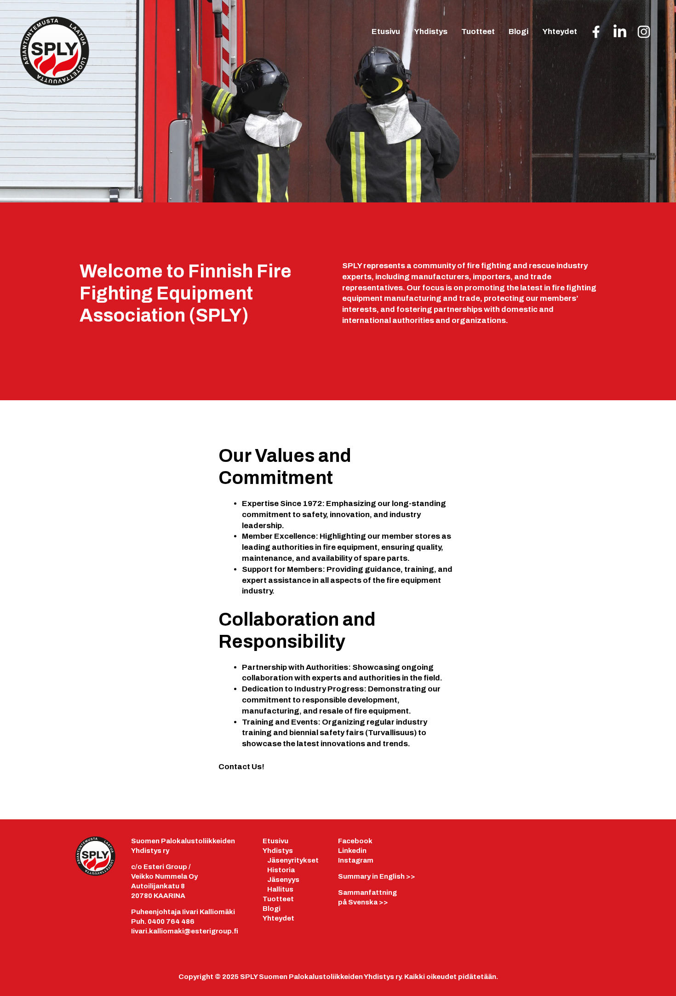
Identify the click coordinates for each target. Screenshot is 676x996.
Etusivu (386, 31)
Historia (281, 870)
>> (376, 876)
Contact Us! (241, 766)
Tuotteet (478, 31)
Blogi (518, 31)
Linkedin (352, 850)
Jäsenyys (283, 879)
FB (596, 33)
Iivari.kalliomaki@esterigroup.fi (184, 931)
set (313, 860)
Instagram (355, 860)
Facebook (355, 841)
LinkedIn (620, 32)
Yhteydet (559, 31)
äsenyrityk (289, 860)
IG (644, 33)
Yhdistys (430, 31)
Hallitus (280, 889)
